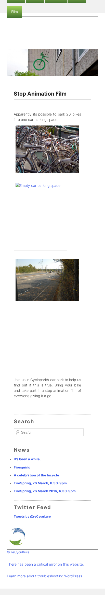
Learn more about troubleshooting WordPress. (45, 576)
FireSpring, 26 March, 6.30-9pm (40, 483)
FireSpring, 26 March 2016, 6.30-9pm (45, 491)
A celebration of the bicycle (36, 475)
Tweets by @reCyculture (32, 516)
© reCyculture (18, 552)
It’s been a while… (28, 459)
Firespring (22, 467)
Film (14, 11)
